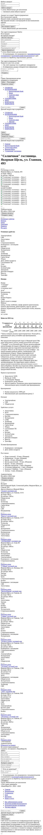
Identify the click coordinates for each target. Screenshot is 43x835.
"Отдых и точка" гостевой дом (11, 641)
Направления (9, 791)
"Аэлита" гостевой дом (9, 491)
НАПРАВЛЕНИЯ (11, 89)
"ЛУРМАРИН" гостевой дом (11, 541)
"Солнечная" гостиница (13, 151)
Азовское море (14, 95)
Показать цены (6, 514)
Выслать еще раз (7, 37)
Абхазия (11, 96)
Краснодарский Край (16, 91)
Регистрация (11, 82)
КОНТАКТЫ (9, 102)
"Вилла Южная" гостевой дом (11, 591)
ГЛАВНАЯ (8, 88)
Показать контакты (7, 213)
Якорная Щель (10, 149)
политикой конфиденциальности (23, 56)
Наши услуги (9, 798)
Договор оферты (10, 807)
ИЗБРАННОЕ (9, 104)
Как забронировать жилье (13, 802)
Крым (11, 93)
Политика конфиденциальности (16, 803)
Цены (3, 222)
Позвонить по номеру (8, 745)
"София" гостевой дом (8, 616)
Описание (4, 224)
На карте (4, 228)
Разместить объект (7, 84)
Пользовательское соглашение (15, 805)
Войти (3, 82)
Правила (4, 226)
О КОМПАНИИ (10, 98)
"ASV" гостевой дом (8, 691)
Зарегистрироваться (8, 50)
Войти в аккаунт (6, 8)
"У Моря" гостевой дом (9, 566)
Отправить (5, 73)
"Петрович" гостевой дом (9, 716)
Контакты (8, 796)
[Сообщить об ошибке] (3, 168)
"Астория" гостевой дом (9, 666)
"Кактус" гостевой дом (8, 516)
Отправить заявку (7, 215)
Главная (7, 144)
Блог (6, 795)
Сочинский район (11, 147)
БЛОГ (7, 100)
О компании (9, 793)
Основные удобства (7, 219)
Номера (3, 221)
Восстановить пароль (8, 26)
